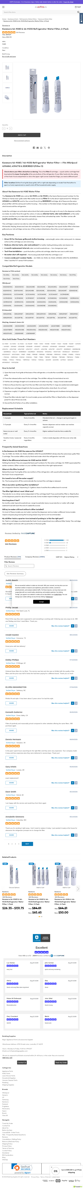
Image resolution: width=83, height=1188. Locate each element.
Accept (41, 602)
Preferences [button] (49, 597)
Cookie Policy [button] (58, 594)
